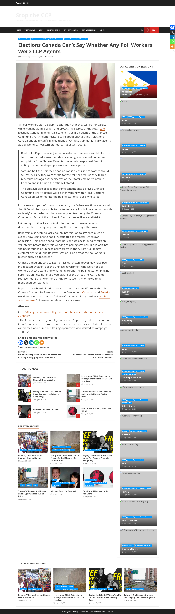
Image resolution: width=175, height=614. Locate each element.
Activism (23, 450)
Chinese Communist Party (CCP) (42, 39)
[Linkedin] (31, 342)
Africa (138, 113)
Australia (138, 427)
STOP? (154, 30)
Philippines (138, 84)
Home (18, 30)
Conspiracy (56, 485)
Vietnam (138, 170)
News (41, 30)
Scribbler (23, 57)
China (28, 39)
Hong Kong (143, 231)
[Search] (142, 30)
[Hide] (174, 51)
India (138, 456)
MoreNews (96, 611)
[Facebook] (20, 342)
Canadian (88, 292)
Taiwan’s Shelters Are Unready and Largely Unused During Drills (73, 395)
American (106, 292)
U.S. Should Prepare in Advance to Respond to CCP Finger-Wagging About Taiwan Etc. (39, 355)
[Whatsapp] (36, 342)
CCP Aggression (89, 30)
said (102, 128)
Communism (89, 485)
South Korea (138, 199)
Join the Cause (53, 30)
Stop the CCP (34, 15)
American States (138, 542)
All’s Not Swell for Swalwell (24, 411)
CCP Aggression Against (130, 88)
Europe (138, 142)
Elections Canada (31, 347)
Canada (21, 39)
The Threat (29, 30)
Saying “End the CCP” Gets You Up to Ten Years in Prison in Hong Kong (24, 395)
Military (29, 485)
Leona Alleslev (44, 347)
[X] (26, 342)
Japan (138, 342)
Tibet (138, 256)
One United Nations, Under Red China (73, 411)
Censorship (32, 450)
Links (102, 30)
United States (126, 402)
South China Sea (138, 513)
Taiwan (138, 484)
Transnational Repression (78, 39)
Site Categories (71, 30)
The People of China (129, 374)
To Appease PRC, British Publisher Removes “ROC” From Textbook (91, 355)
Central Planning (58, 447)
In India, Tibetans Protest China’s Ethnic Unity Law (24, 380)
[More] (41, 342)
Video (149, 488)
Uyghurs (138, 284)
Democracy (58, 39)
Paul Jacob (127, 95)
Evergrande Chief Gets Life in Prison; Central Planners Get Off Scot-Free (73, 380)
